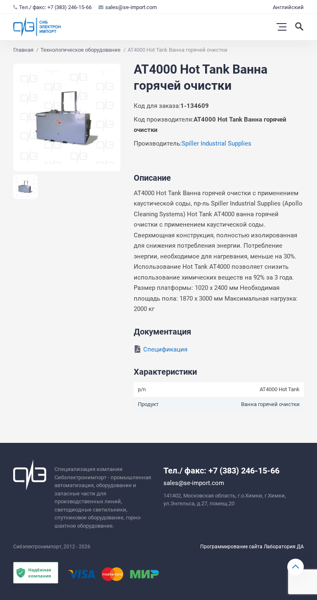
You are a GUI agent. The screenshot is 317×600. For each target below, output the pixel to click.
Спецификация (165, 349)
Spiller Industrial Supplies (216, 143)
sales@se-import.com (131, 7)
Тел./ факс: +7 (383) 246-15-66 (55, 7)
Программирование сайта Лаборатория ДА (252, 547)
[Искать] (300, 27)
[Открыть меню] (281, 27)
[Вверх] (295, 567)
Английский (288, 7)
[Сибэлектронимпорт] (37, 27)
